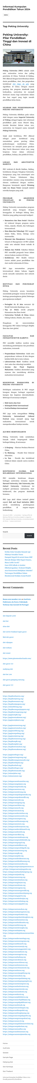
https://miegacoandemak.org (14, 1005)
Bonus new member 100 (12, 599)
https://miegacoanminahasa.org (15, 880)
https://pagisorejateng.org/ (13, 736)
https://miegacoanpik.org (12, 853)
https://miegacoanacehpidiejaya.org (16, 1000)
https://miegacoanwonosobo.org (15, 816)
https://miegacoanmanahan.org (15, 909)
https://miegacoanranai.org (13, 811)
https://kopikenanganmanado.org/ (16, 760)
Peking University (13, 517)
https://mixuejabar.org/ (12, 773)
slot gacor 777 (8, 664)
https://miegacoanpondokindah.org (16, 840)
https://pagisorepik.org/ (12, 715)
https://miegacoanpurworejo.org (15, 989)
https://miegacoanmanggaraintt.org (17, 949)
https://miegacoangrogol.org (14, 842)
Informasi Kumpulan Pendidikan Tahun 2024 (16, 8)
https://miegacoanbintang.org (14, 925)
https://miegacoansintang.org (14, 792)
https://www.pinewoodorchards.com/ (17, 658)
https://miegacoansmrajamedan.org (16, 1034)
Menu (6, 15)
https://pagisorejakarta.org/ (13, 720)
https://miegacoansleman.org (14, 885)
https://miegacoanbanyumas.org (15, 920)
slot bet (6, 621)
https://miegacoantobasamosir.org (16, 968)
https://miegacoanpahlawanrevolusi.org (18, 1024)
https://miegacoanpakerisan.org (15, 1026)
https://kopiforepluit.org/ (12, 744)
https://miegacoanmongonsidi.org (16, 890)
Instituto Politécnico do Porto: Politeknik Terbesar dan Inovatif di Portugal (17, 602)
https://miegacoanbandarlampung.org (17, 872)
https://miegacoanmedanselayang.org (17, 893)
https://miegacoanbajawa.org (14, 930)
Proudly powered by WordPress (12, 1079)
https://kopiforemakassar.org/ (14, 749)
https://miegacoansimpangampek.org (17, 981)
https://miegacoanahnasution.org (16, 781)
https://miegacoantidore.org (14, 805)
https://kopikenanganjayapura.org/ (16, 709)
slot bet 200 (7, 674)
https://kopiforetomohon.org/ (14, 747)
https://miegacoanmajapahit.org (15, 904)
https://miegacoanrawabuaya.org (15, 837)
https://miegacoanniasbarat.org (15, 952)
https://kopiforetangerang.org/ (15, 712)
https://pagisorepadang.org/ (13, 733)
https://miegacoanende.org (13, 800)
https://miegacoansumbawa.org (15, 992)
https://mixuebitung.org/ (12, 707)
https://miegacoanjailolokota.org (15, 997)
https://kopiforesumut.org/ (13, 701)
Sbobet (5, 1053)
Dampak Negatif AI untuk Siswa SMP (18, 557)
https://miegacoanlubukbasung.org (16, 861)
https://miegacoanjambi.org (13, 874)
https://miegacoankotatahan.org (15, 813)
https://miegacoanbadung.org (14, 957)
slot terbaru (7, 648)
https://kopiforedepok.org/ (13, 763)
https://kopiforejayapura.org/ (14, 704)
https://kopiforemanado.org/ (14, 771)
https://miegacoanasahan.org (14, 976)
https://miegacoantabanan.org (14, 960)
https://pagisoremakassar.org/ (14, 717)
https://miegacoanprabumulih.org (16, 797)
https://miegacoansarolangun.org (16, 1008)
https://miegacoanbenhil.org (14, 832)
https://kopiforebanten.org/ (13, 696)
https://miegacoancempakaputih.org (17, 1016)
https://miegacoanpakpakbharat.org (17, 1002)
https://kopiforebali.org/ (12, 765)
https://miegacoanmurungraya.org (16, 941)
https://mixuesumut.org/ (12, 776)
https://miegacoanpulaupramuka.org (17, 795)
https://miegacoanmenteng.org (15, 850)
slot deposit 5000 (9, 616)
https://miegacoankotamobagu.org (16, 938)
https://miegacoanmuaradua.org (15, 864)
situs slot (6, 626)
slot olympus (8, 642)
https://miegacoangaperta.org (14, 896)
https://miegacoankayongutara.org (16, 912)
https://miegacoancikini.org (13, 835)
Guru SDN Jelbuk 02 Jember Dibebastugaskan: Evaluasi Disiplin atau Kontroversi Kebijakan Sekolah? (19, 567)
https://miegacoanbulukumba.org (16, 922)
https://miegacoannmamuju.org (15, 946)
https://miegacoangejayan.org (14, 784)
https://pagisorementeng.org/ (14, 725)
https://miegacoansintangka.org (15, 928)
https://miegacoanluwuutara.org (15, 965)
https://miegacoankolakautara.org (16, 858)
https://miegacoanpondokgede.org (16, 848)
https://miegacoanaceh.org (13, 808)
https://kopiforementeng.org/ (14, 739)
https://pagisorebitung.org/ (13, 731)
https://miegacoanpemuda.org (14, 787)
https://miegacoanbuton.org (14, 970)
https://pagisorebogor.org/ (13, 755)
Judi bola (6, 1048)
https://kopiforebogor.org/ (13, 768)
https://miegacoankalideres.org (15, 845)
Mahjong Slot (8, 1062)
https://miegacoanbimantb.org (14, 944)
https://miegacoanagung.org (14, 803)
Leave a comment (15, 521)
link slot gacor (8, 637)
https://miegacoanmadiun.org (14, 1029)
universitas (17, 515)
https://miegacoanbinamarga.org (15, 821)
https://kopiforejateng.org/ (13, 699)
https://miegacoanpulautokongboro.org (18, 917)
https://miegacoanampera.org (14, 819)
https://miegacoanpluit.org (13, 856)
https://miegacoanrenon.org (14, 789)
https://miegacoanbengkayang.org (16, 1013)
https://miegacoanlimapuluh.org (15, 1010)
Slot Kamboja (8, 1067)
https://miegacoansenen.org (14, 824)
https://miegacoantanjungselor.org (17, 869)
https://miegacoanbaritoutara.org (16, 986)
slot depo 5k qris (21, 84)
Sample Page (8, 1057)
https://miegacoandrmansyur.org (15, 1032)
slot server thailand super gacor (15, 632)
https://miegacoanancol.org (13, 1021)
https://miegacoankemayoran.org (16, 827)
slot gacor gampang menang (13, 680)
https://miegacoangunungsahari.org (17, 1018)
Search (5, 532)
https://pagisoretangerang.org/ (15, 757)
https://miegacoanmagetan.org (15, 954)
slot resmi (6, 653)
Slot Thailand (8, 1071)
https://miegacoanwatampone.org (16, 984)
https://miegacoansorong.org (14, 877)
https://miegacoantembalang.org (15, 901)
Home (5, 1043)
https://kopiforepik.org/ (12, 741)
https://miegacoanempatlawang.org (16, 978)
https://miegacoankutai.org (13, 994)
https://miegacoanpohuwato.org (15, 914)
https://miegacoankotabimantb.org (16, 829)
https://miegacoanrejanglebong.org (16, 973)
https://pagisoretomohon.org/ (14, 728)
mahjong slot (8, 669)
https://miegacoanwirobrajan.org (15, 898)
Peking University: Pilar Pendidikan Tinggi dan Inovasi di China (17, 39)
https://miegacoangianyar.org (14, 882)
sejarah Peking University (14, 519)
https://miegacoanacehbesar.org (15, 962)
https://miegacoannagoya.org (14, 888)
